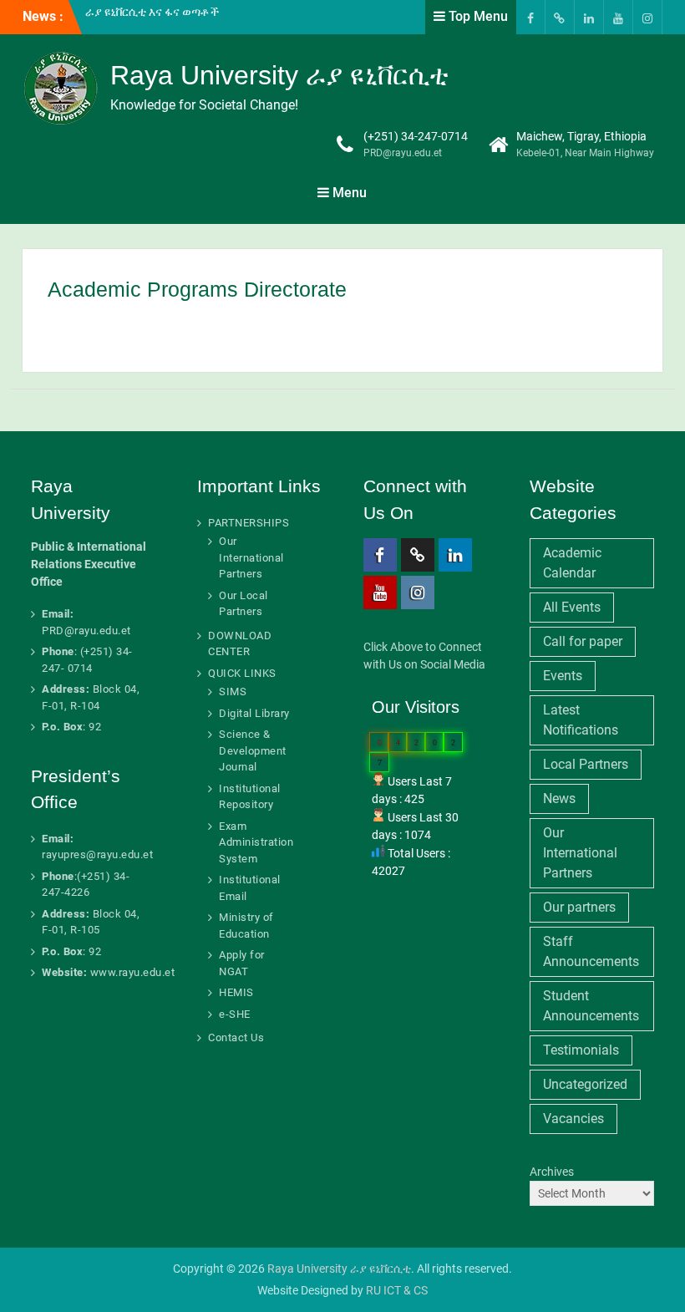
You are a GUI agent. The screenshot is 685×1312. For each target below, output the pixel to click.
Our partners (579, 907)
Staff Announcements (591, 951)
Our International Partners (251, 557)
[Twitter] (559, 17)
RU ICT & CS (397, 1290)
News (559, 798)
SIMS (232, 691)
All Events (572, 607)
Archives (552, 1171)
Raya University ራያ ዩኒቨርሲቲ (279, 75)
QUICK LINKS (242, 673)
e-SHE (235, 1014)
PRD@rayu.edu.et (402, 153)
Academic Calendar (572, 563)
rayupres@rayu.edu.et (97, 854)
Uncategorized (585, 1084)
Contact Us (236, 1037)
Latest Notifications (580, 720)
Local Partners (585, 764)
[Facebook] (530, 17)
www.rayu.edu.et (132, 972)
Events (562, 676)
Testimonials (581, 1050)
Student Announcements (591, 1006)
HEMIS (236, 992)
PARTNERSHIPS (248, 522)
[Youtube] (618, 17)
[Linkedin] (589, 17)
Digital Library (254, 713)
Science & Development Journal (253, 750)
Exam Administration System (256, 842)
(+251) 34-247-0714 (415, 136)
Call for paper (582, 641)
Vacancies (573, 1118)
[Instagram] (647, 17)
